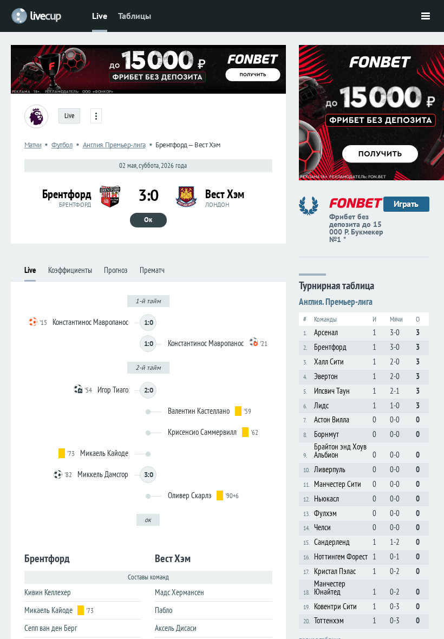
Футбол (62, 144)
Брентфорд (330, 347)
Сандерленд (332, 542)
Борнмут (326, 434)
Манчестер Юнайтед (329, 587)
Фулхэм (325, 513)
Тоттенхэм (329, 620)
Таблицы (134, 15)
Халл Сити (329, 361)
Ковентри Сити (335, 606)
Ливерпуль (329, 469)
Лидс (321, 405)
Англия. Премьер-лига (114, 144)
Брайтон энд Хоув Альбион (340, 450)
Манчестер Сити (337, 484)
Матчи (33, 144)
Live (99, 15)
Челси (322, 527)
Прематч (152, 270)
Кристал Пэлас (335, 571)
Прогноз (115, 270)
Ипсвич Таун (332, 391)
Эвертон (326, 376)
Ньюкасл (326, 498)
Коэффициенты (70, 270)
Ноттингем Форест (341, 556)
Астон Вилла (331, 419)
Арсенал (326, 332)
